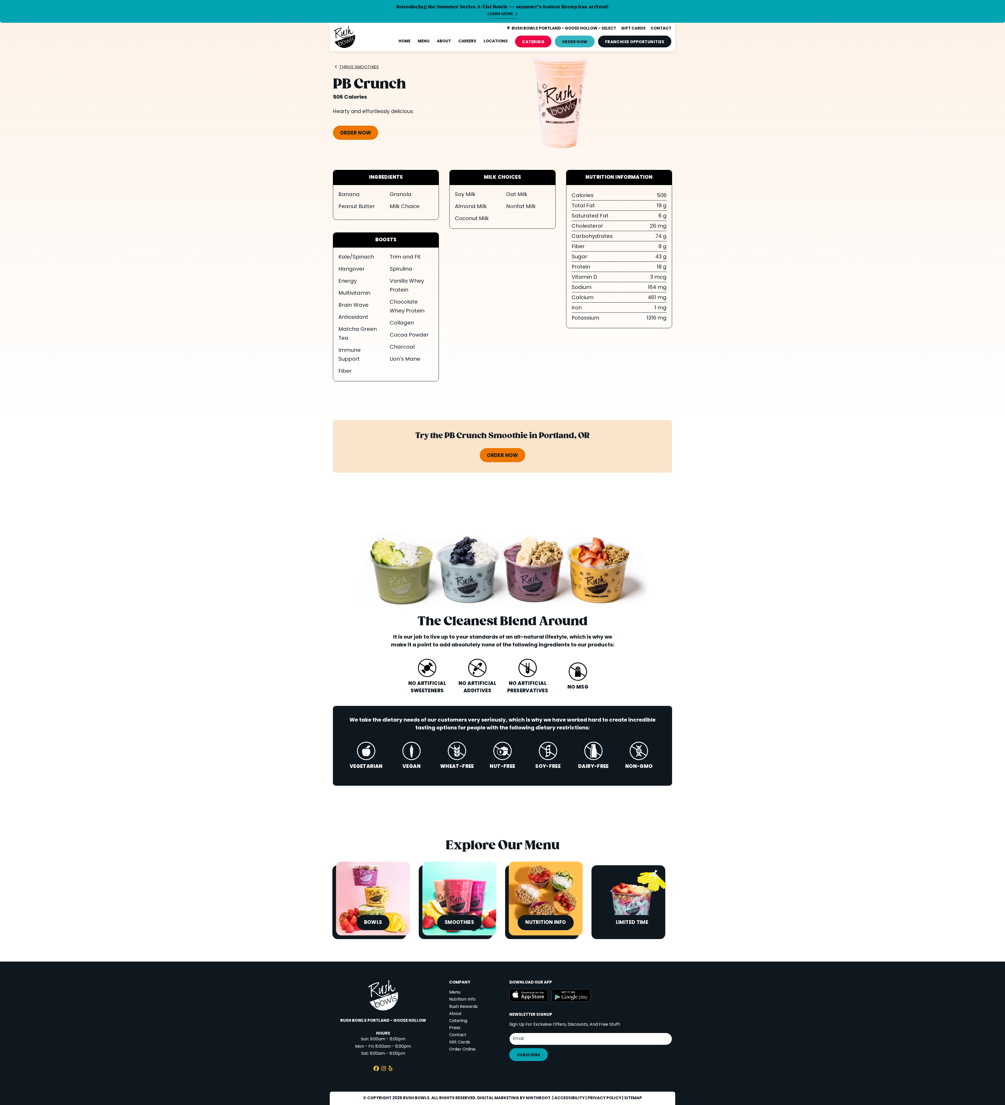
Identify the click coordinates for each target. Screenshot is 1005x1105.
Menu (423, 41)
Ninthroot (538, 1098)
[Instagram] (383, 1069)
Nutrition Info (462, 999)
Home (404, 41)
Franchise (634, 42)
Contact (457, 1035)
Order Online (462, 1049)
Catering (533, 42)
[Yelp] (390, 1069)
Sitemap (633, 1098)
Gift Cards (459, 1042)
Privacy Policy (604, 1098)
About (444, 41)
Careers (467, 41)
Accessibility (569, 1098)
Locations (496, 41)
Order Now (575, 42)
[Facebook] (376, 1069)
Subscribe (528, 1055)
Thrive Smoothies (359, 67)
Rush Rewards (463, 1006)
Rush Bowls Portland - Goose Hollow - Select (564, 28)
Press (454, 1028)
